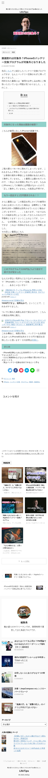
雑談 (13, 378)
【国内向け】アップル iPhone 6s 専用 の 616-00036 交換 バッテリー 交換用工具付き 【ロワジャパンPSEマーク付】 (23, 292)
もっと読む (25, 561)
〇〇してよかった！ (9, 761)
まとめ (10, 113)
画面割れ (37, 382)
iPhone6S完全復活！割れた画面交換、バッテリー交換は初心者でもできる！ (35, 487)
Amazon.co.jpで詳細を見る (13, 300)
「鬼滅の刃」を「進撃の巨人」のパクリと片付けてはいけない (12, 487)
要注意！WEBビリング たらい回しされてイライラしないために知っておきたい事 (30, 743)
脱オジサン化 (22, 761)
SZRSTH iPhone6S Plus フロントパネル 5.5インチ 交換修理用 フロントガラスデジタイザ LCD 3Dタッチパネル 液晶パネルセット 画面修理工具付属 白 (24, 322)
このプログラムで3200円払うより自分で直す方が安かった (23, 109)
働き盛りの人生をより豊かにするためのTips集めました (24, 767)
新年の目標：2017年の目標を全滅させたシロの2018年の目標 (35, 517)
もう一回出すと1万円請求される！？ (19, 106)
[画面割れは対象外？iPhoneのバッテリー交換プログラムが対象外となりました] (27, 370)
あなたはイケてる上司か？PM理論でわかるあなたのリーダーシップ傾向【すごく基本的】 (30, 644)
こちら (9, 71)
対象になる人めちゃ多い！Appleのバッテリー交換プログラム (12, 517)
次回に (35, 340)
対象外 (31, 382)
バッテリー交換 (15, 382)
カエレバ (13, 297)
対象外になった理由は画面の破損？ (19, 103)
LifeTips (25, 12)
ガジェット (7, 378)
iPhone (6, 382)
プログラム (24, 382)
